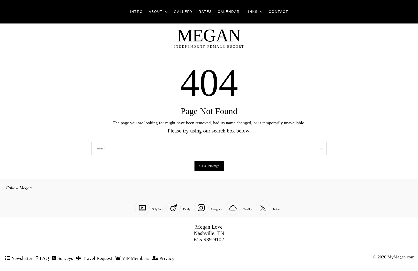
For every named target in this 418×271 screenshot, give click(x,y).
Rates (205, 12)
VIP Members (135, 258)
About (156, 12)
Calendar (229, 12)
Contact (278, 12)
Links (252, 12)
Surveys (64, 258)
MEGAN (209, 35)
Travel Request (97, 258)
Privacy (166, 258)
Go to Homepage (209, 166)
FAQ (43, 258)
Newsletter (21, 258)
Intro (136, 12)
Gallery (183, 12)
